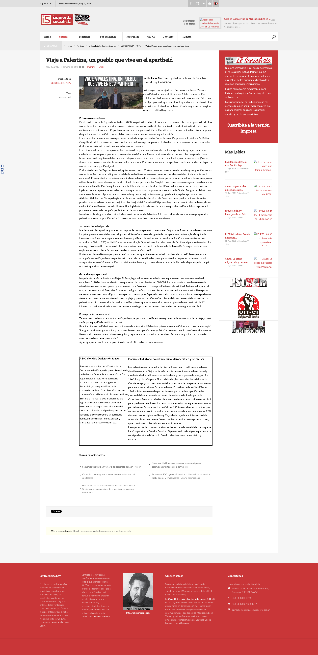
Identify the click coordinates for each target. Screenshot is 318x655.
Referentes (133, 36)
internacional (65, 97)
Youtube (209, 3)
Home (47, 36)
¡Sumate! (187, 36)
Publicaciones (108, 36)
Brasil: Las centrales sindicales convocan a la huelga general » (102, 531)
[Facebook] (2, 166)
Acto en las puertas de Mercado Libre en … (247, 18)
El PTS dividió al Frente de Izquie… (237, 236)
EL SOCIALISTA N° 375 (131, 46)
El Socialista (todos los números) (102, 46)
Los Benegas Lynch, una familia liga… (236, 163)
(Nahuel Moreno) (102, 616)
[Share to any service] (2, 173)
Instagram (197, 3)
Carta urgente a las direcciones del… (235, 188)
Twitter (203, 3)
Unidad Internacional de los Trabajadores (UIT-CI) (191, 599)
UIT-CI (216, 3)
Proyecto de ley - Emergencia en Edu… (236, 212)
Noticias (64, 36)
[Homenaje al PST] (248, 282)
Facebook (191, 3)
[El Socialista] (248, 61)
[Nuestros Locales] (248, 327)
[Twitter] (2, 169)
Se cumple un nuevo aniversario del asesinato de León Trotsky (111, 467)
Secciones (84, 36)
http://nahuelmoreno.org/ (138, 613)
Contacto (168, 36)
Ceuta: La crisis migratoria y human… (237, 260)
